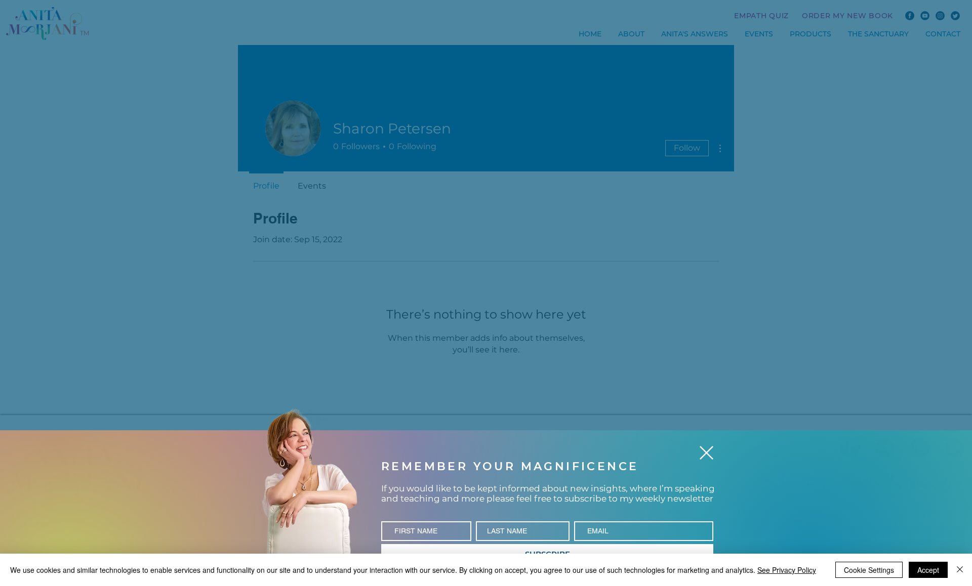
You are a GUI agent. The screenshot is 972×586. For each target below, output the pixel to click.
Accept (928, 570)
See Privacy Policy (786, 570)
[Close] (960, 570)
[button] (706, 452)
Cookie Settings (869, 570)
